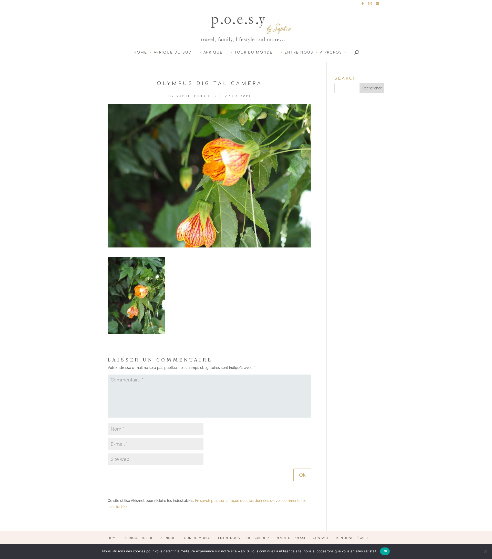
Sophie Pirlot (193, 96)
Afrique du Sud (173, 52)
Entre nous (298, 52)
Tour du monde (253, 52)
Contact (321, 538)
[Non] (485, 551)
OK (385, 551)
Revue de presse (291, 538)
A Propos (331, 52)
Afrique (213, 52)
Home (140, 52)
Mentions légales (352, 538)
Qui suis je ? (258, 538)
